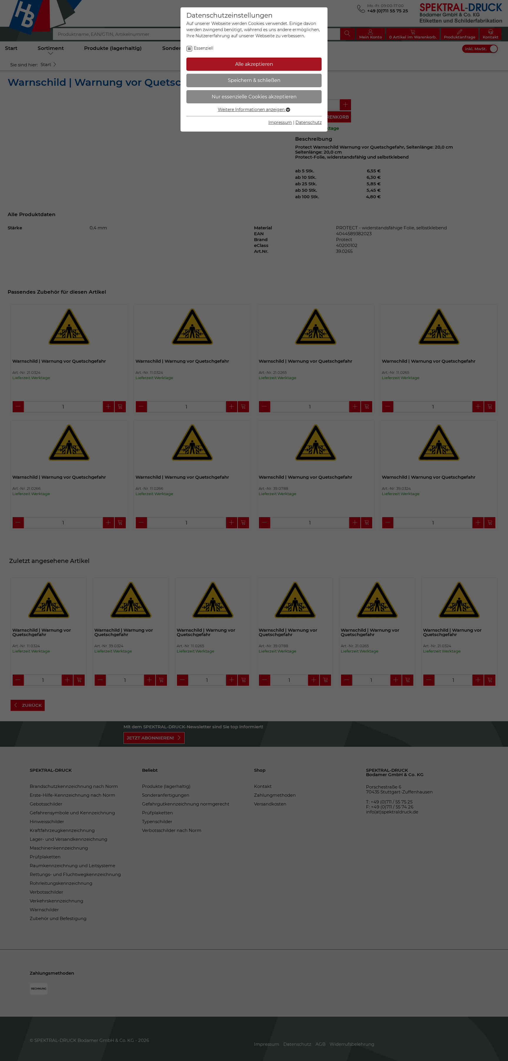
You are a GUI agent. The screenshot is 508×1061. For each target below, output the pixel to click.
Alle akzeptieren (254, 64)
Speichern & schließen (254, 80)
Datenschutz (308, 122)
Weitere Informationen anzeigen (252, 109)
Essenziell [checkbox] (203, 48)
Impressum (280, 122)
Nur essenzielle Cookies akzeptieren (254, 97)
